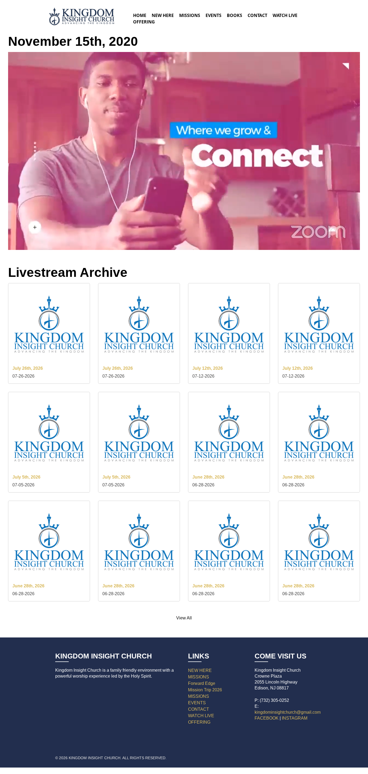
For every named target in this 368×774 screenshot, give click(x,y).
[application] (184, 151)
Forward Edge (201, 683)
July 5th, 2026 (26, 477)
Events (213, 15)
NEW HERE (200, 670)
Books (234, 15)
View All (184, 618)
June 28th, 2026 (208, 477)
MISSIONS (198, 677)
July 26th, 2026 (27, 368)
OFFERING (199, 722)
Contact (257, 15)
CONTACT (198, 709)
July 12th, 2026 (207, 368)
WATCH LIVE (285, 15)
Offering (144, 22)
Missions (189, 15)
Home (139, 15)
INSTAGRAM (294, 718)
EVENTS (197, 702)
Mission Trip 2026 (205, 690)
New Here (163, 15)
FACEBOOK (267, 718)
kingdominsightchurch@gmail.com (288, 712)
